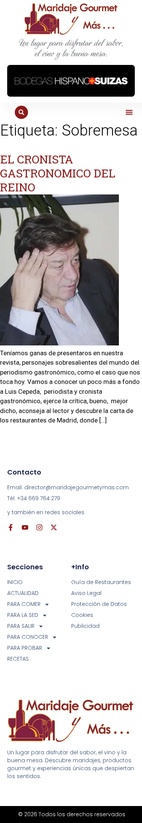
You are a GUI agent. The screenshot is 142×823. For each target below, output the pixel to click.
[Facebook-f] (10, 527)
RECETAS (18, 659)
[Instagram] (39, 527)
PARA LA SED (22, 615)
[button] (129, 112)
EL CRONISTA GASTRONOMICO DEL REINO (57, 173)
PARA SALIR (20, 626)
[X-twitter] (53, 527)
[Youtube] (25, 527)
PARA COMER (24, 604)
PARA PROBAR (24, 648)
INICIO (15, 582)
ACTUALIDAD (23, 593)
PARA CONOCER (27, 637)
